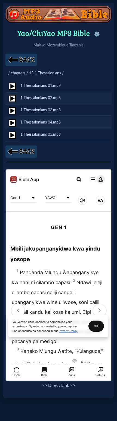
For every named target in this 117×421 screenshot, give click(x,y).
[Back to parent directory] (21, 60)
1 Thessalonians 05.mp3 (40, 134)
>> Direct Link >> (58, 385)
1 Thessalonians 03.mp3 (40, 110)
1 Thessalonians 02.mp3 (40, 98)
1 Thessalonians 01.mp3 (40, 86)
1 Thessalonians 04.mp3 (40, 122)
